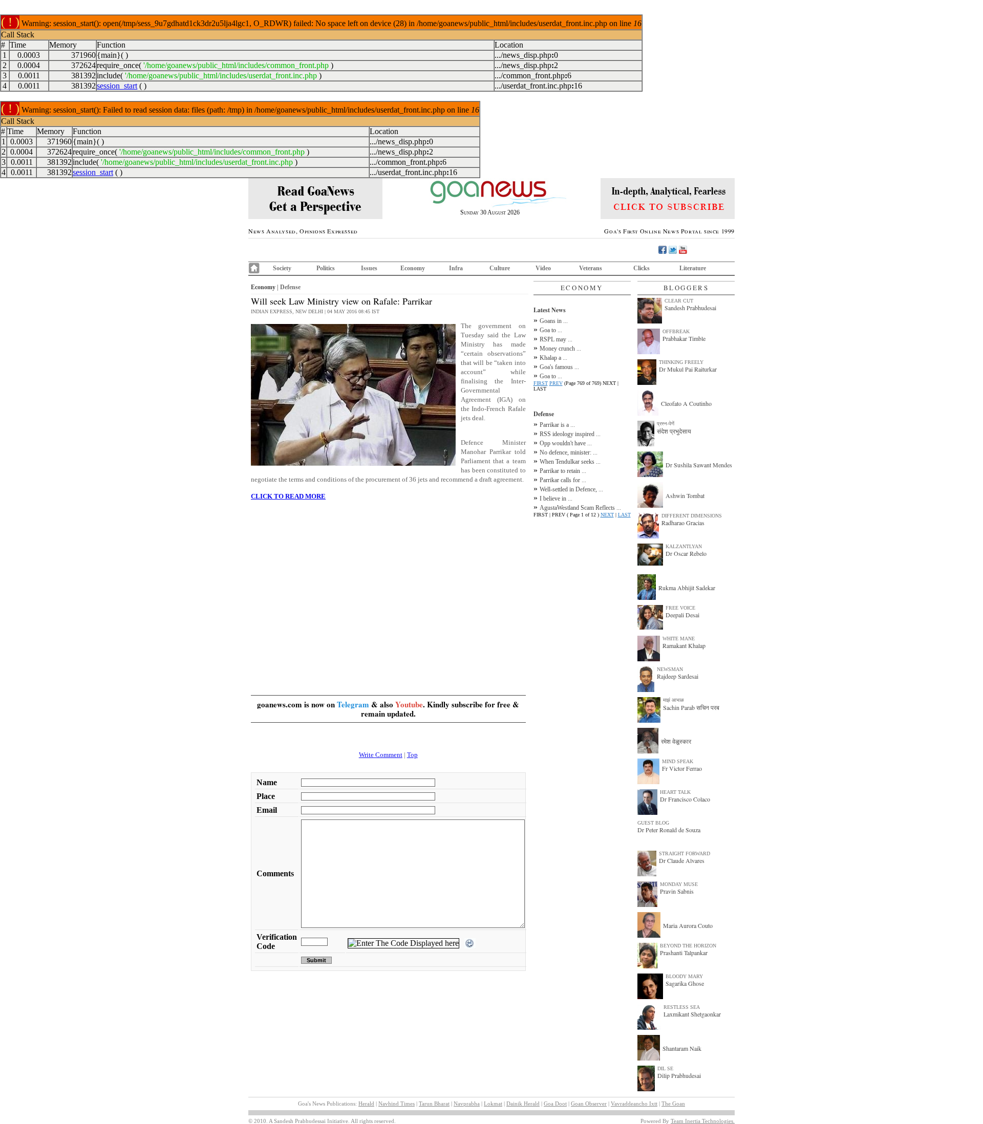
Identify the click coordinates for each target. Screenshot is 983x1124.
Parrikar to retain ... (563, 470)
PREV (556, 383)
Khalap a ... (553, 357)
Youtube (409, 704)
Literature (692, 268)
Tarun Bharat (434, 1103)
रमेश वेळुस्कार (676, 741)
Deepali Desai (682, 615)
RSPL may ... (556, 339)
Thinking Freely (681, 362)
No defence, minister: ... (568, 452)
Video (543, 268)
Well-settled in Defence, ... (571, 489)
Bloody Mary (684, 976)
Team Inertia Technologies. (703, 1121)
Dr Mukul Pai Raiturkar (688, 369)
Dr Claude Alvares (681, 860)
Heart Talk (675, 792)
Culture (499, 268)
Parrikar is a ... (557, 424)
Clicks (641, 268)
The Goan (673, 1103)
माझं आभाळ (673, 700)
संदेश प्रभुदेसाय (674, 431)
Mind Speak (677, 761)
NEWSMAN (670, 669)
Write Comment (380, 755)
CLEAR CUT (679, 301)
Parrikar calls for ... (563, 480)
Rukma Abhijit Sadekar (686, 587)
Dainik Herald (523, 1103)
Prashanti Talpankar (684, 952)
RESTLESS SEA (682, 1007)
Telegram (353, 704)
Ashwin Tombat (685, 495)
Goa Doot (555, 1103)
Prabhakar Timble (684, 338)
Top (412, 755)
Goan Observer (589, 1103)
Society (282, 268)
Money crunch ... (560, 348)
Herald (366, 1103)
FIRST (540, 383)
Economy (412, 268)
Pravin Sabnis (677, 891)
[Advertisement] (388, 589)
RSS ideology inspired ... (570, 434)
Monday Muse (679, 884)
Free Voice (680, 608)
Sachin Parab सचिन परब (691, 707)
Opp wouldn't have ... (566, 443)
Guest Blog (653, 823)
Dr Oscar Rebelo (686, 553)
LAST (624, 514)
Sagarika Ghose (685, 983)
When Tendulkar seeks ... (570, 461)
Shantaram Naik (682, 1048)
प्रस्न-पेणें (665, 423)
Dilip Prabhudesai (679, 1075)
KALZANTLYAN (684, 546)
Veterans (590, 268)
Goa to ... (551, 330)
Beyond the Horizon (688, 945)
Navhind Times (396, 1103)
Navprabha (467, 1103)
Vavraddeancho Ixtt (634, 1103)
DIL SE (665, 1068)
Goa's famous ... (559, 367)
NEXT (607, 514)
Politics (325, 268)
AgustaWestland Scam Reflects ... (580, 507)
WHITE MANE (679, 638)
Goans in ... (554, 321)
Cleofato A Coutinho (686, 403)
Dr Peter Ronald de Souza (668, 830)
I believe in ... (556, 498)
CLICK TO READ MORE (288, 496)
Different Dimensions (691, 515)
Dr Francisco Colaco (685, 799)
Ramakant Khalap (684, 645)
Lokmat (493, 1103)
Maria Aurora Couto (688, 925)
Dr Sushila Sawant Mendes (699, 465)
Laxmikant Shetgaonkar (692, 1014)
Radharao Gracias (682, 522)
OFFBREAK (676, 331)
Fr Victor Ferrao (682, 768)
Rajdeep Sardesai (677, 676)
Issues (369, 268)
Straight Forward (684, 853)
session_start (117, 85)
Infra (456, 268)
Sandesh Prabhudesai (690, 308)
